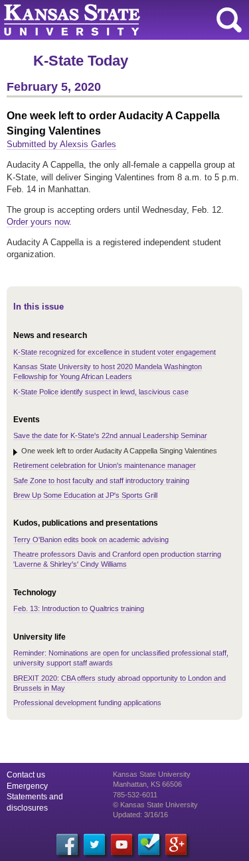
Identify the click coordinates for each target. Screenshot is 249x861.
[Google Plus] (176, 844)
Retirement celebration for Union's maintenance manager (104, 465)
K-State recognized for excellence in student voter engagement (114, 352)
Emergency (27, 786)
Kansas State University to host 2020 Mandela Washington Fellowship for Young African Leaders (107, 371)
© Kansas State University (155, 805)
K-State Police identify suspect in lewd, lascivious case (101, 392)
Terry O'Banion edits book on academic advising (91, 540)
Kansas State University (121, 20)
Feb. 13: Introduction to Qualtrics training (78, 608)
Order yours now (38, 222)
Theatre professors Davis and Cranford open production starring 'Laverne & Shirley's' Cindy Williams (117, 559)
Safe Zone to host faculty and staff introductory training (101, 481)
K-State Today (80, 60)
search (229, 20)
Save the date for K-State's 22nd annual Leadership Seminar (110, 435)
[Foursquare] (148, 844)
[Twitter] (94, 844)
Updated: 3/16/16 (140, 815)
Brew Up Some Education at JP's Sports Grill (85, 495)
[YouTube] (121, 844)
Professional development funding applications (87, 703)
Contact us (26, 774)
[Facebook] (67, 844)
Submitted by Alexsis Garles (61, 144)
